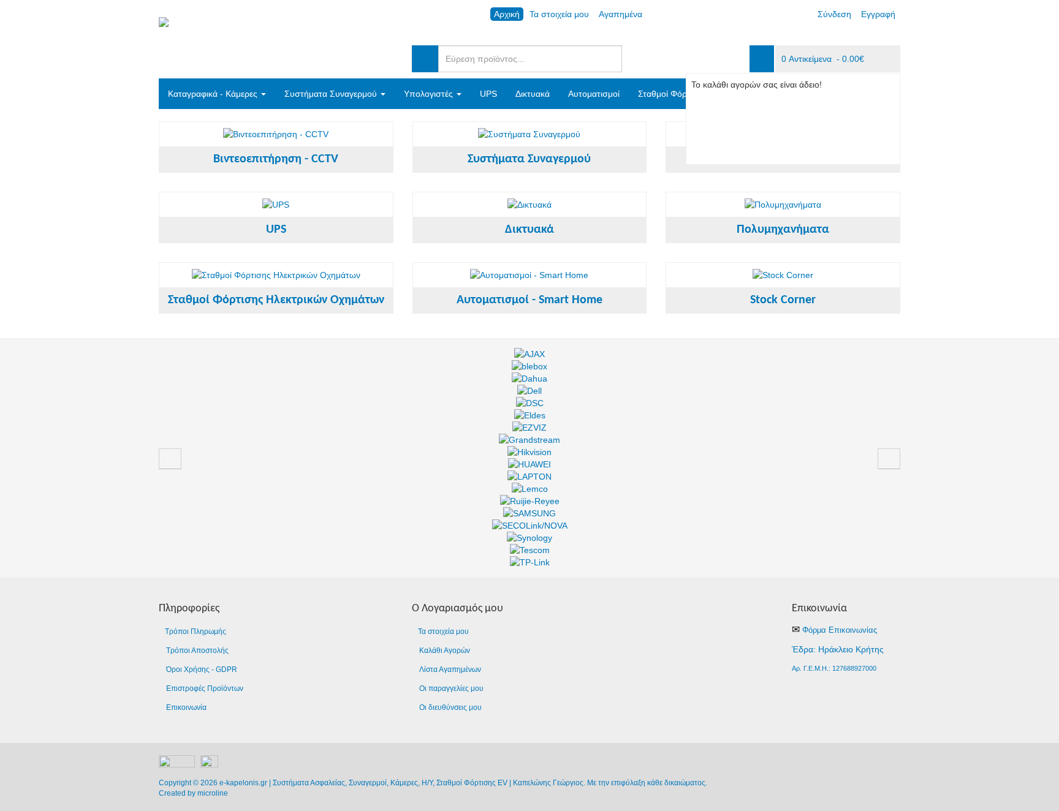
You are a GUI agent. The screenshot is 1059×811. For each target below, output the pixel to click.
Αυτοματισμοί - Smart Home (529, 300)
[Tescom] (530, 550)
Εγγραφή (878, 14)
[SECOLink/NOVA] (529, 525)
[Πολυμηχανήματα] (783, 204)
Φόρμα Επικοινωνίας (839, 630)
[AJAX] (529, 354)
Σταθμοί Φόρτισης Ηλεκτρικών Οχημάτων (276, 300)
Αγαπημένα (620, 14)
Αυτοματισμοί (594, 94)
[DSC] (530, 403)
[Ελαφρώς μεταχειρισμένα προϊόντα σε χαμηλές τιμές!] (783, 275)
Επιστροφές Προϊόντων (204, 688)
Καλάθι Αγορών (444, 650)
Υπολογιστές (429, 94)
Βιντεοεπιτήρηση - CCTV (275, 159)
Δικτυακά (532, 94)
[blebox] (529, 366)
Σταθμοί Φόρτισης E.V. (681, 94)
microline (212, 793)
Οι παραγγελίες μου (451, 688)
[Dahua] (529, 378)
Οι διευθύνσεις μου (450, 707)
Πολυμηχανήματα (783, 230)
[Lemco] (530, 489)
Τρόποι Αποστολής (197, 650)
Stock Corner (783, 300)
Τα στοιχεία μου (559, 14)
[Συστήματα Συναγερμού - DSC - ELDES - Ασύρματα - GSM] (529, 134)
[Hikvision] (529, 452)
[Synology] (529, 538)
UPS (488, 94)
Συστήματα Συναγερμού (331, 94)
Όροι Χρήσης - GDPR (201, 669)
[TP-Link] (530, 562)
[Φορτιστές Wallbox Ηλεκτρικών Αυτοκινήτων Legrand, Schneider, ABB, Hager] (276, 275)
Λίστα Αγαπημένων (450, 669)
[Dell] (529, 391)
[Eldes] (529, 415)
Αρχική (507, 14)
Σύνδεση (834, 14)
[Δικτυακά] (529, 204)
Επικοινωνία (186, 707)
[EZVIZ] (529, 427)
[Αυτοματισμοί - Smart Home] (529, 275)
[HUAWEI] (529, 464)
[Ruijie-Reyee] (530, 501)
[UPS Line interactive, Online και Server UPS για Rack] (275, 204)
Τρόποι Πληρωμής (195, 631)
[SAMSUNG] (529, 513)
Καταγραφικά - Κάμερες (214, 94)
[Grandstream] (529, 440)
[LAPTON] (529, 476)
